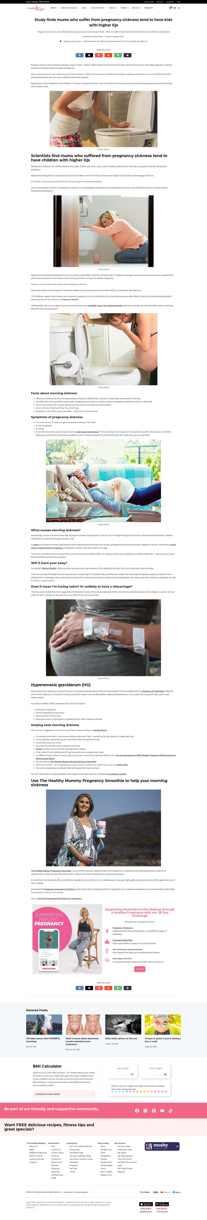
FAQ (53, 1146)
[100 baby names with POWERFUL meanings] (44, 1024)
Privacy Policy (57, 1152)
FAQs (179, 2)
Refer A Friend (149, 2)
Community (148, 8)
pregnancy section (117, 774)
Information (53, 1143)
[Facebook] (79, 55)
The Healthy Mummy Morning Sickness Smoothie (73, 761)
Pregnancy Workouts (123, 928)
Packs (103, 1168)
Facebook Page (76, 1152)
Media (32, 1149)
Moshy (53, 8)
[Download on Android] (162, 1204)
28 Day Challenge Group (80, 1156)
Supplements (106, 1162)
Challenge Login (125, 1149)
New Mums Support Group (81, 1159)
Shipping (55, 1168)
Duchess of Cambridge (153, 691)
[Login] (175, 8)
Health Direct (100, 730)
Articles (135, 8)
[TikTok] (170, 1110)
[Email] (127, 55)
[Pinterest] (99, 55)
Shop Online (103, 1143)
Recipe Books (107, 1165)
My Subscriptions (125, 1156)
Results (112, 8)
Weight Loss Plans (69, 8)
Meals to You (106, 1175)
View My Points (125, 1159)
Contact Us (170, 2)
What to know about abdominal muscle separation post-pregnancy (82, 1041)
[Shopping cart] (170, 8)
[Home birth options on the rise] (123, 1024)
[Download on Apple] (146, 1204)
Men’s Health (106, 1171)
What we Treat (97, 8)
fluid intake (122, 765)
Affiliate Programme (38, 1152)
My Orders (122, 1152)
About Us (160, 2)
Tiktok (72, 1171)
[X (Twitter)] (89, 55)
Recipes (124, 8)
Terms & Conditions (81, 1192)
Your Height (123, 1068)
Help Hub (55, 1171)
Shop (84, 8)
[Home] (60, 41)
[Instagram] (145, 1110)
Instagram (74, 1162)
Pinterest (74, 1165)
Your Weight (156, 1068)
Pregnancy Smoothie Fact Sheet (59, 889)
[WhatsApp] (118, 55)
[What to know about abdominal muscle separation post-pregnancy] (84, 1024)
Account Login (124, 1146)
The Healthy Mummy (36, 1143)
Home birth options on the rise (121, 1038)
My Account (120, 1143)
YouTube (73, 1168)
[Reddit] (108, 55)
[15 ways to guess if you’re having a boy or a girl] (163, 1024)
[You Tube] (162, 1110)
